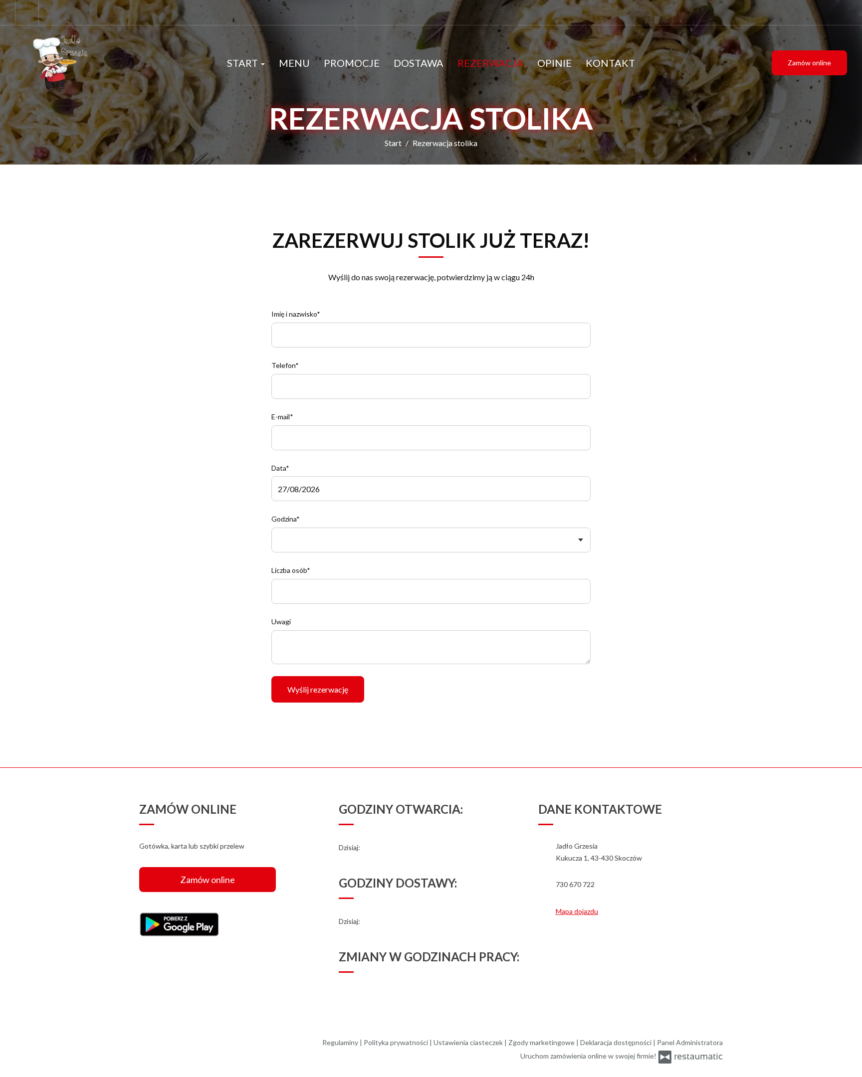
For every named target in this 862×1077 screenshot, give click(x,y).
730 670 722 (575, 884)
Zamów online (809, 62)
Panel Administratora (690, 1042)
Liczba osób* (290, 570)
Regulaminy (341, 1042)
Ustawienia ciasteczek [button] (468, 1042)
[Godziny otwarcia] (388, 847)
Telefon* (285, 365)
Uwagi (281, 621)
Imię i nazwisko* (295, 314)
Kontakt (610, 63)
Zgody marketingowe (542, 1042)
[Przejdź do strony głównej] (80, 63)
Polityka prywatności (397, 1042)
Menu (294, 63)
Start (243, 63)
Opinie (554, 63)
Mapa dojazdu (577, 911)
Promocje (352, 63)
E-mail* (282, 416)
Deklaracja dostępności (616, 1042)
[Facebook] (26, 12)
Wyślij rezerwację (317, 689)
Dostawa (418, 63)
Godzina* (285, 519)
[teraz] (374, 848)
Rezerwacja (490, 63)
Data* (280, 468)
